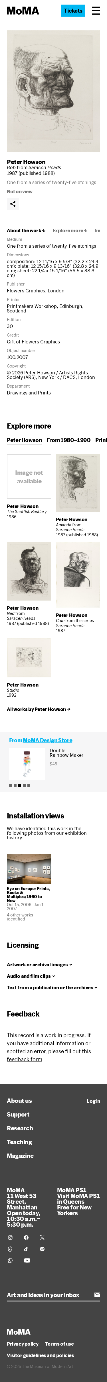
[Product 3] (19, 785)
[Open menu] (96, 11)
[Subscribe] (97, 1295)
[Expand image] (53, 91)
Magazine (20, 1155)
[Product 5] (28, 785)
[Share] (13, 204)
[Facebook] (28, 1237)
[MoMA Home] (23, 11)
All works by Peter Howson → (38, 709)
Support (18, 1114)
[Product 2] (15, 785)
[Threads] (12, 1249)
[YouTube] (28, 1260)
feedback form (24, 1059)
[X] (44, 1237)
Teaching (19, 1141)
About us (19, 1100)
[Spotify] (44, 1249)
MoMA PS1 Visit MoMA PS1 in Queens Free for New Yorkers (78, 1201)
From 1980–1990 (69, 440)
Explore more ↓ (70, 230)
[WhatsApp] (12, 1260)
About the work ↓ (26, 230)
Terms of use (59, 1344)
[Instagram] (12, 1237)
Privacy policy (22, 1344)
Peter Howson (26, 161)
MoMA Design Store (47, 740)
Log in (93, 1101)
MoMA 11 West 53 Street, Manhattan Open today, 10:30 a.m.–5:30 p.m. (23, 1207)
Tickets (73, 10)
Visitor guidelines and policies (40, 1355)
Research (20, 1128)
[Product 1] (10, 785)
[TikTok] (28, 1249)
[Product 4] (24, 785)
